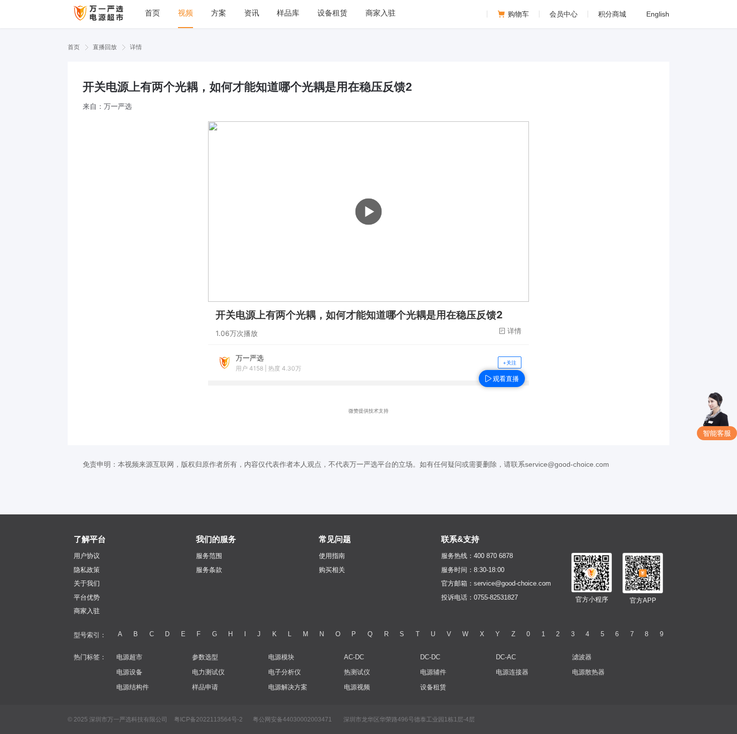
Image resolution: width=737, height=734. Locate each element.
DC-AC (506, 657)
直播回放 (105, 47)
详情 (136, 47)
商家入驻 (87, 611)
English (657, 14)
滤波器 (582, 657)
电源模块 (281, 657)
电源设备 (129, 672)
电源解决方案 (287, 687)
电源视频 (357, 687)
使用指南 (332, 556)
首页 (74, 47)
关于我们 (87, 583)
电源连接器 (512, 672)
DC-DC (430, 657)
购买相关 (332, 570)
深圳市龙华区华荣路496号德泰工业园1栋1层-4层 (409, 719)
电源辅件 (433, 672)
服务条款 (209, 570)
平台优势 (87, 597)
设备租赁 (433, 687)
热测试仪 (357, 672)
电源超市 (129, 657)
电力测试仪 (208, 672)
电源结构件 (132, 687)
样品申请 (205, 687)
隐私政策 (87, 570)
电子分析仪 (284, 672)
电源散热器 (588, 672)
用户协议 (87, 556)
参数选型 (205, 657)
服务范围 (209, 556)
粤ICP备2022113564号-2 (208, 719)
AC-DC (354, 657)
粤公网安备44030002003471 (292, 719)
